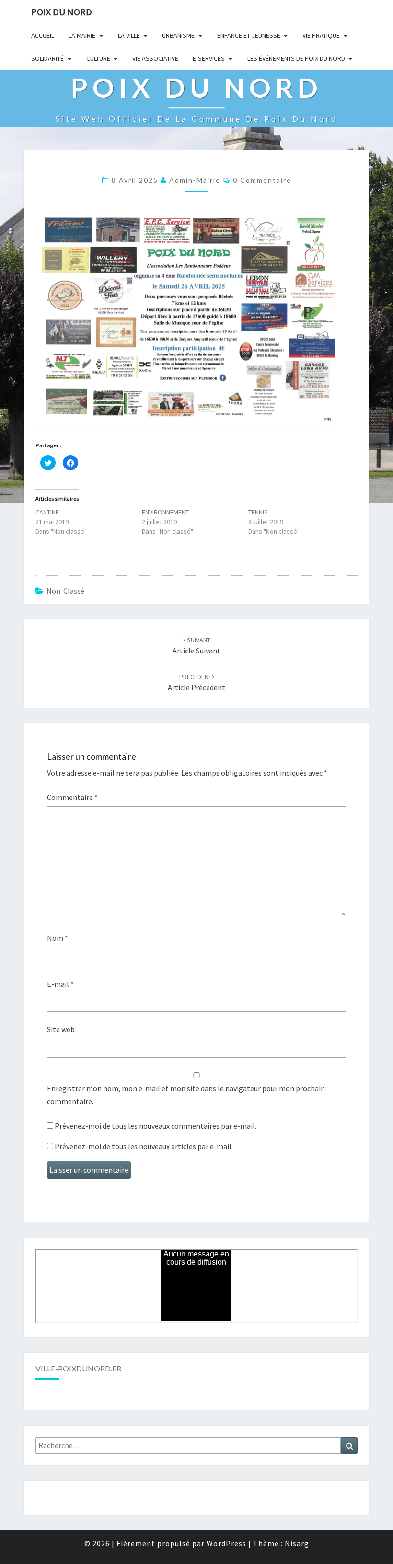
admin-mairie (194, 180)
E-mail (60, 984)
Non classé (65, 590)
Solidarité (47, 58)
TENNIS (258, 512)
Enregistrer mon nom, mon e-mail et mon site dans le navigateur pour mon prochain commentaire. (186, 1095)
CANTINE (47, 512)
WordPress (226, 1543)
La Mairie (82, 35)
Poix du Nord (61, 12)
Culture (98, 58)
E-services (209, 58)
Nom (57, 938)
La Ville (129, 35)
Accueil (42, 35)
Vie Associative (155, 58)
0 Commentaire (262, 180)
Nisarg (297, 1543)
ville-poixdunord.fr (78, 1368)
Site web (61, 1029)
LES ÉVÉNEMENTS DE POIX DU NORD (296, 58)
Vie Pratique (321, 35)
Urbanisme (178, 35)
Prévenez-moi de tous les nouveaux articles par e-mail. (144, 1146)
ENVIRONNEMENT (165, 512)
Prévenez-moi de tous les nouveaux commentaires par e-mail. (155, 1125)
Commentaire (72, 797)
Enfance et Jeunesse (248, 35)
